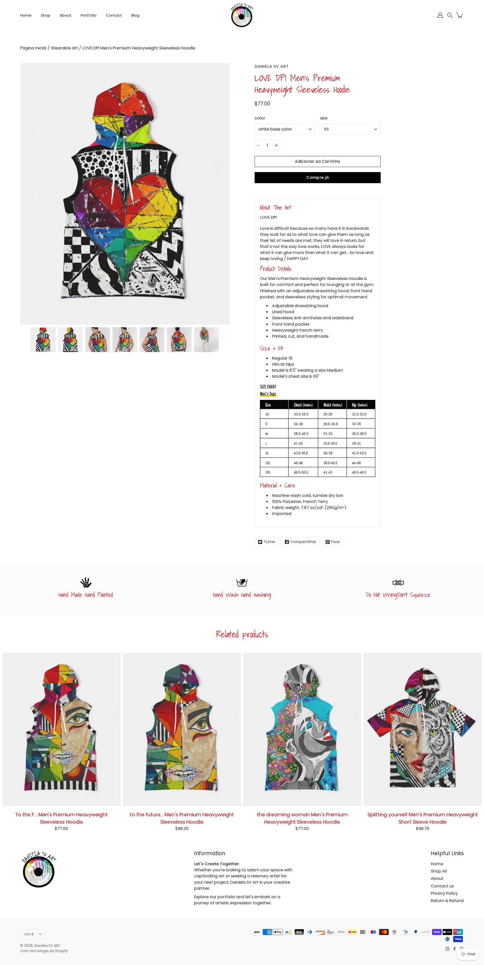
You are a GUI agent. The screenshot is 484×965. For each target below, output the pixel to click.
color (260, 118)
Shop (45, 15)
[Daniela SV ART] (242, 15)
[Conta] (440, 15)
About (65, 15)
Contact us (442, 886)
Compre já (317, 177)
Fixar (335, 541)
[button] (450, 15)
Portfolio (89, 15)
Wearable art (64, 48)
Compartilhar (303, 541)
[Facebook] (454, 949)
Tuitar (270, 541)
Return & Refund (447, 901)
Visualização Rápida (61, 729)
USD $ (29, 934)
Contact (114, 15)
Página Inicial (33, 48)
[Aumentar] (276, 145)
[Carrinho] (460, 15)
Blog (135, 15)
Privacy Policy (444, 893)
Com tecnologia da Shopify (44, 951)
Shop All (439, 871)
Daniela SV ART (47, 945)
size (323, 118)
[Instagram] (447, 949)
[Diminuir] (258, 145)
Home (26, 15)
